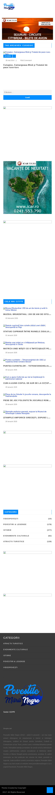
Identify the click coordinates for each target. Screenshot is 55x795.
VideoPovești (10, 519)
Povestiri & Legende (15, 524)
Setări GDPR (9, 712)
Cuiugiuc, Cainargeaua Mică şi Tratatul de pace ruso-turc (25, 66)
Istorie (8, 56)
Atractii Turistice (13, 541)
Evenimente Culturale (16, 536)
